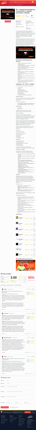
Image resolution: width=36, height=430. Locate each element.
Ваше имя (2, 380)
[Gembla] (4, 3)
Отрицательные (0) (17, 285)
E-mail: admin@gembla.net (22, 418)
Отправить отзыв (4, 407)
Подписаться (27, 412)
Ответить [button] (3, 309)
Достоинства (3, 386)
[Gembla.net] (31, 416)
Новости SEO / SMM (4, 420)
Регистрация (7, 21)
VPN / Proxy (12, 420)
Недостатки (2, 391)
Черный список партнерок (3, 422)
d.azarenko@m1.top (19, 24)
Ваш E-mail (2, 383)
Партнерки (6, 7)
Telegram (21, 424)
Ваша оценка (3, 402)
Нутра (9, 7)
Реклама (20, 425)
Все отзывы (3, 285)
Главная (2, 7)
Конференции (3, 417)
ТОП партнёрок (11, 4)
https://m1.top (18, 21)
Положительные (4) (10, 285)
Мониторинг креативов (13, 417)
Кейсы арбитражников (18, 4)
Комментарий (3, 396)
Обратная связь (21, 421)
